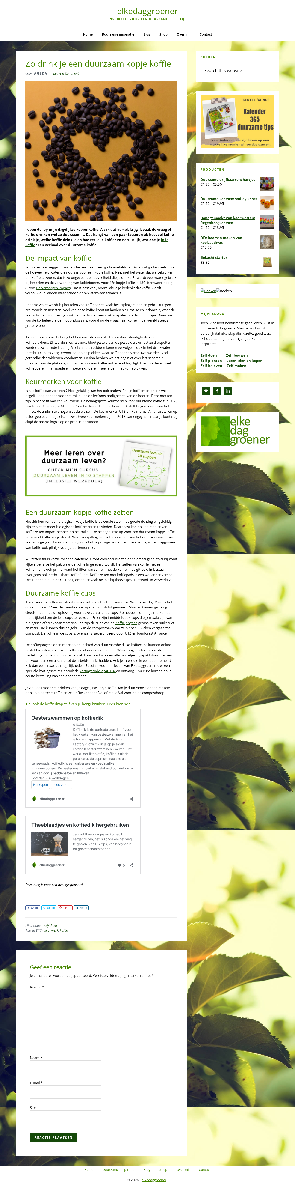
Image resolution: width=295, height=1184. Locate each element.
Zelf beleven (211, 365)
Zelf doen (50, 925)
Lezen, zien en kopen (245, 360)
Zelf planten (211, 360)
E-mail (36, 1082)
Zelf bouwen (237, 355)
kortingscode (98, 670)
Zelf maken (236, 365)
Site (33, 1107)
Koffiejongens (126, 622)
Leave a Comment (66, 73)
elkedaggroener (147, 11)
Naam (36, 1057)
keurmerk (51, 930)
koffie (64, 930)
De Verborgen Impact (53, 288)
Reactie (37, 987)
